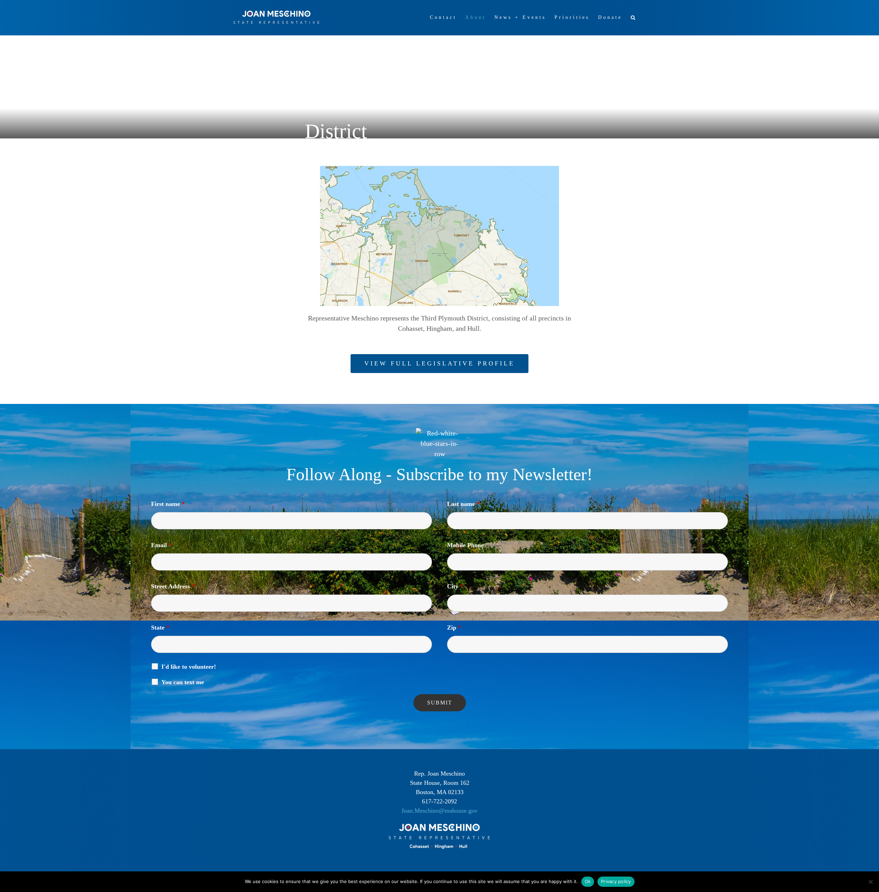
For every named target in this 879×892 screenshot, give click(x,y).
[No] (870, 881)
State (160, 627)
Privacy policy (616, 881)
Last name (463, 503)
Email (161, 545)
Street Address (173, 586)
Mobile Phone (465, 545)
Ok (588, 881)
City (455, 586)
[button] (634, 17)
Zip (454, 627)
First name (168, 503)
